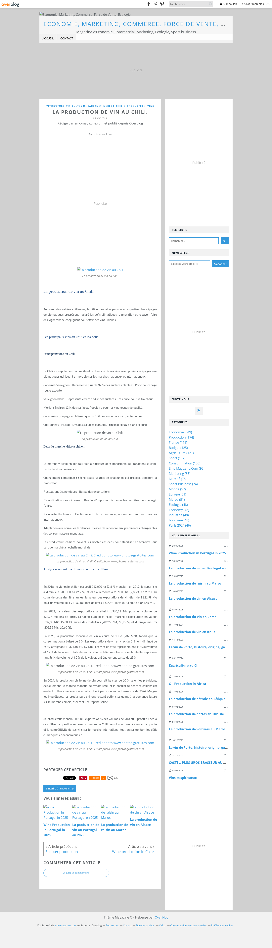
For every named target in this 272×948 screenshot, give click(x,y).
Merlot (108, 105)
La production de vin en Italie (192, 632)
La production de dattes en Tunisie (196, 714)
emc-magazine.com (65, 925)
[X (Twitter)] (155, 4)
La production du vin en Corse (192, 617)
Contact (66, 38)
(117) (177, 458)
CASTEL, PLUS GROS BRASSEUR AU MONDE (202, 762)
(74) (183, 484)
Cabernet (94, 105)
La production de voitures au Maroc (197, 729)
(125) (178, 448)
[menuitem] (48, 38)
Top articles (112, 925)
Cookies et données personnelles (188, 925)
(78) (178, 479)
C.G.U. (162, 925)
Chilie (120, 105)
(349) (180, 432)
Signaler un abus (145, 925)
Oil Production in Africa (187, 684)
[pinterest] (161, 4)
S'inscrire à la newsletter (60, 788)
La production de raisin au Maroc (195, 583)
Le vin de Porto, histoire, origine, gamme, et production (213, 647)
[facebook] (148, 4)
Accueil (48, 38)
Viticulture (55, 105)
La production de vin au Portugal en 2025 (201, 568)
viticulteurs (76, 105)
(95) (186, 468)
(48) (178, 504)
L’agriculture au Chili (185, 665)
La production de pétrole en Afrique (197, 699)
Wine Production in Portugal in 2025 (197, 553)
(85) (179, 473)
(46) (180, 525)
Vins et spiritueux (183, 778)
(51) (177, 494)
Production (136, 105)
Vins (150, 105)
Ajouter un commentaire (76, 873)
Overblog (161, 917)
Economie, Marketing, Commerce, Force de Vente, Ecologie (147, 24)
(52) (177, 489)
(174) (181, 437)
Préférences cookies (222, 925)
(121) (181, 453)
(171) (178, 442)
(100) (184, 463)
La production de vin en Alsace (193, 598)
